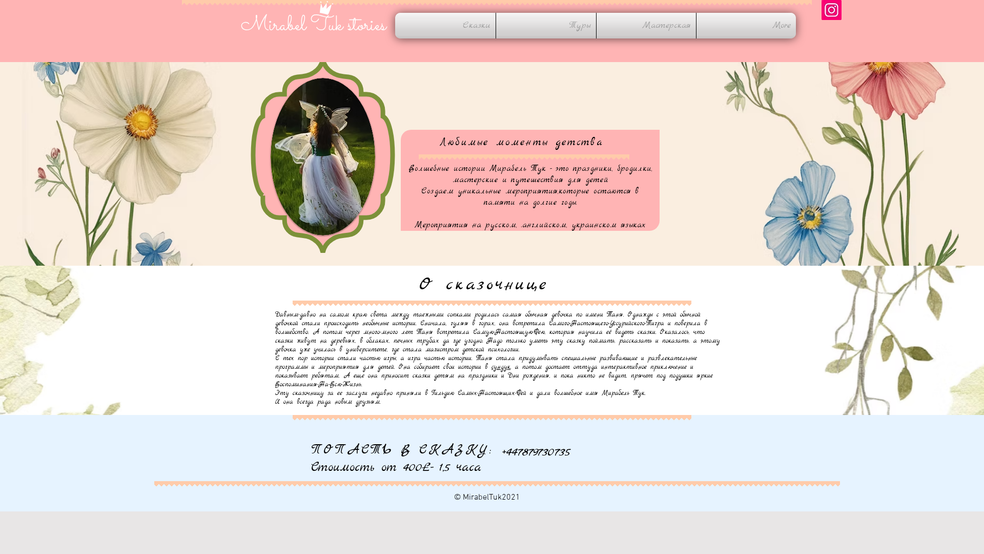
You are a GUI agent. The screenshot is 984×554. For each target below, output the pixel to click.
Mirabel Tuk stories (313, 25)
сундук (500, 367)
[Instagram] (832, 10)
